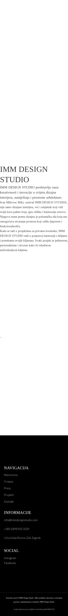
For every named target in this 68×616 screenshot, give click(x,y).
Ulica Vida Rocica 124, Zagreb (22, 538)
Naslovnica (11, 475)
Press (7, 488)
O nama (8, 481)
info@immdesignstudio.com (20, 520)
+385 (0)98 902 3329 (16, 529)
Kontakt (9, 501)
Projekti (9, 495)
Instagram (10, 558)
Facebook (10, 563)
